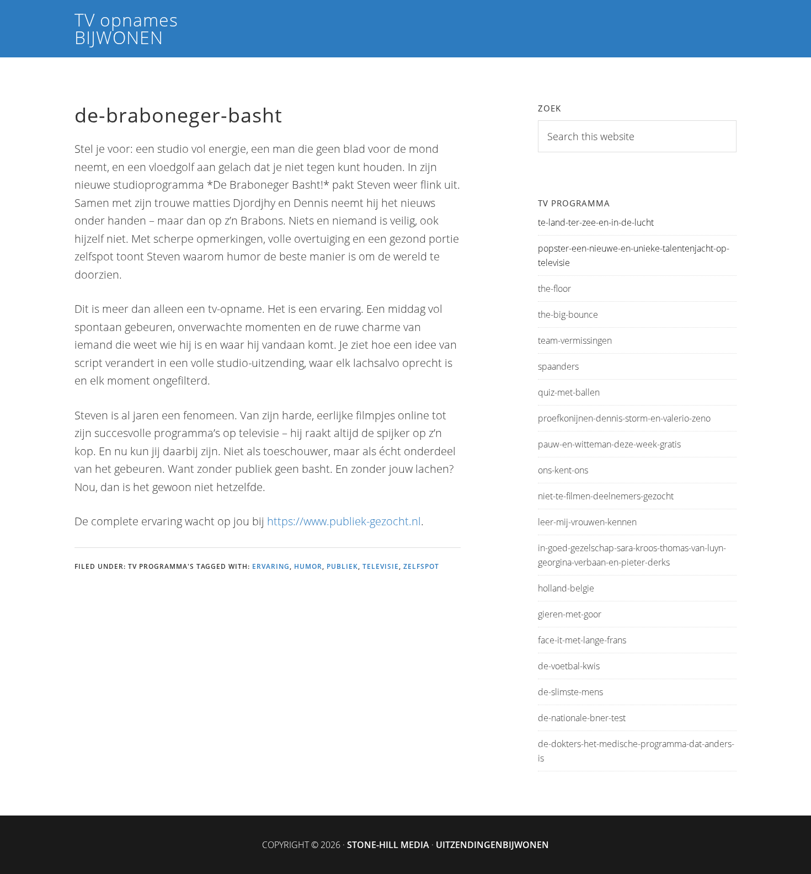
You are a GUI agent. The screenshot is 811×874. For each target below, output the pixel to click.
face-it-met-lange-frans (582, 640)
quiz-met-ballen (569, 392)
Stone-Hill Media (388, 845)
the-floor (554, 289)
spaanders (558, 366)
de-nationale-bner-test (582, 718)
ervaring (271, 566)
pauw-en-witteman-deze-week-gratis (609, 444)
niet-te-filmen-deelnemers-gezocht (606, 496)
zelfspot (421, 566)
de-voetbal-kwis (569, 666)
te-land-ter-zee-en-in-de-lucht (596, 222)
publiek (342, 566)
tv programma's (161, 566)
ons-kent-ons (563, 470)
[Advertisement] (275, 651)
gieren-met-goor (569, 614)
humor (308, 566)
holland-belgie (566, 588)
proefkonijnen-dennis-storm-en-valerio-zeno (624, 418)
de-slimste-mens (570, 692)
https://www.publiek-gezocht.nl (344, 521)
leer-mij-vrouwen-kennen (587, 522)
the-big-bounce (568, 314)
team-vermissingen (575, 340)
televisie (380, 566)
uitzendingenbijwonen (492, 845)
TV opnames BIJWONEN (126, 28)
